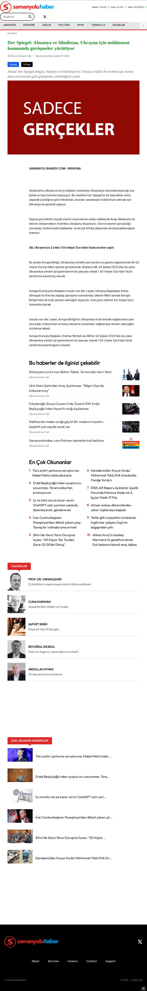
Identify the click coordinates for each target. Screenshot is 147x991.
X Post (26, 64)
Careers (72, 961)
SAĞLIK (46, 25)
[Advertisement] (73, 710)
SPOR (80, 25)
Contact (91, 961)
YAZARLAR (118, 25)
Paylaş (13, 64)
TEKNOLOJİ (98, 25)
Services (53, 961)
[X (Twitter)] (140, 941)
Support (110, 961)
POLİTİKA (64, 25)
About (35, 961)
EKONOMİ (29, 25)
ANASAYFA (10, 25)
